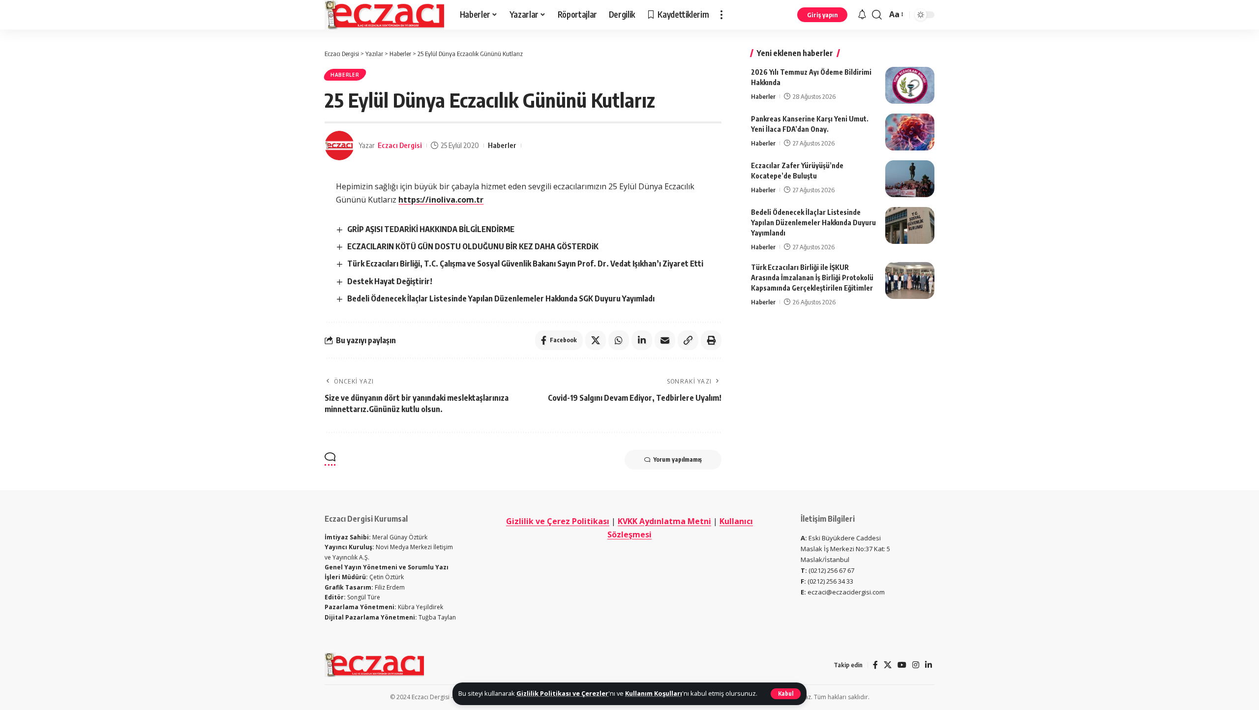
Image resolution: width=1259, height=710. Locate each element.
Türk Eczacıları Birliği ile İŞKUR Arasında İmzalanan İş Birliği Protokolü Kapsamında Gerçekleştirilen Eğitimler (812, 277)
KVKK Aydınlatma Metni (664, 521)
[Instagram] (916, 665)
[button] (786, 693)
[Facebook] (875, 665)
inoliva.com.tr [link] (440, 199)
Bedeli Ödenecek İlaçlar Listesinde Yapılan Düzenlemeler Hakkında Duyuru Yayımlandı (813, 222)
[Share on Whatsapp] (618, 340)
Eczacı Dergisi (400, 145)
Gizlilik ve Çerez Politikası (557, 521)
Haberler (345, 75)
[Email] (665, 340)
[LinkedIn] (928, 665)
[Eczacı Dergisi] (384, 15)
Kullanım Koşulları (653, 693)
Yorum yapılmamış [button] (678, 459)
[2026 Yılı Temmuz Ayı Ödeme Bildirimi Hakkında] (909, 85)
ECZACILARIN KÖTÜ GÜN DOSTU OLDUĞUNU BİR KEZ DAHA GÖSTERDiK (473, 246)
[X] (887, 665)
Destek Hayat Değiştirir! (389, 281)
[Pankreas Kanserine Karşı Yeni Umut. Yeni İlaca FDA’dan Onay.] (909, 132)
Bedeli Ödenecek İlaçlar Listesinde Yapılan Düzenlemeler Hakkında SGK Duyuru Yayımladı (501, 298)
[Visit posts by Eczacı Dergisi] (339, 145)
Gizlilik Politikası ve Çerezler (562, 693)
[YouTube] (902, 665)
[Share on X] (595, 340)
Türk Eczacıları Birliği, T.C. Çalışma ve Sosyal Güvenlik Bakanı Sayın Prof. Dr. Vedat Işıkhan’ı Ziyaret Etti (525, 263)
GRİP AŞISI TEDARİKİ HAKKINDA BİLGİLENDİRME (430, 229)
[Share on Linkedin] (641, 340)
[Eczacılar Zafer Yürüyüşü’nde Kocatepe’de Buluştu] (909, 178)
